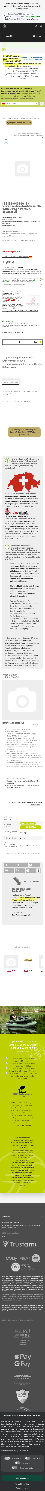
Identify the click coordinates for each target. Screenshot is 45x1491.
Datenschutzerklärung (9, 1451)
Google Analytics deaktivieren (11, 1225)
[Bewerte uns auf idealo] (36, 1258)
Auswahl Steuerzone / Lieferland (15, 257)
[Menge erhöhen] (40, 342)
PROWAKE (16, 61)
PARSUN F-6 (35, 221)
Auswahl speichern (22, 1484)
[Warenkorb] (41, 25)
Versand (19, 267)
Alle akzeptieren (22, 1478)
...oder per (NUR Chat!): (20, 311)
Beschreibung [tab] (11, 382)
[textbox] (19, 103)
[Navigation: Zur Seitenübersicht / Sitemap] (4, 118)
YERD (13, 1103)
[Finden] (4, 50)
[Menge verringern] (5, 342)
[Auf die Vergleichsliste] (37, 153)
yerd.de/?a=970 (12, 787)
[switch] (7, 1458)
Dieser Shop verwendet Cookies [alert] (22, 1415)
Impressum (24, 1451)
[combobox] (19, 103)
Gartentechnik (27, 1041)
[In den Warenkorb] (3, 131)
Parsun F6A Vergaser (28, 823)
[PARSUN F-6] (22, 818)
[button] (36, 25)
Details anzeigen (22, 1488)
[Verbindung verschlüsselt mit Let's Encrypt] (22, 1396)
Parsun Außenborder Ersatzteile (19, 221)
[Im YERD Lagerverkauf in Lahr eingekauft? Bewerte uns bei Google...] (27, 1267)
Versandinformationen (22, 1160)
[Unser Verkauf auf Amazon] (25, 1258)
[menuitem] (11, 36)
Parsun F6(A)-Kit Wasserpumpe (30, 827)
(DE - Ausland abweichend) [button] (12, 333)
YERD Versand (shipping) (22, 1137)
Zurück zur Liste (13, 118)
